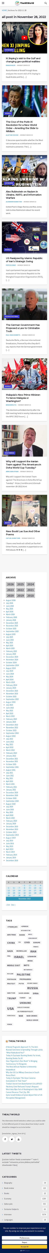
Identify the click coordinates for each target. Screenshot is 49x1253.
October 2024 (11, 662)
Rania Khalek (10, 65)
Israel (19, 957)
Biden (22, 935)
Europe (36, 942)
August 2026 (10, 600)
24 (35, 893)
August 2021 (10, 770)
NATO (26, 965)
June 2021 (10, 775)
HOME (4, 10)
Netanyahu (28, 970)
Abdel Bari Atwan (12, 471)
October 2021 (11, 764)
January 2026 (11, 620)
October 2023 (11, 696)
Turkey (22, 998)
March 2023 (10, 716)
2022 (20, 590)
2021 (30, 590)
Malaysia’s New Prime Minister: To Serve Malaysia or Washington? (23, 398)
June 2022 (10, 741)
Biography (8, 1183)
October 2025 (11, 628)
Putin (21, 983)
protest (11, 984)
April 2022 (9, 747)
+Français (12, 926)
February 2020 (11, 821)
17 (35, 890)
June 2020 (10, 809)
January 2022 (11, 756)
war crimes (32, 1016)
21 (19, 893)
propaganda (25, 979)
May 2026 (9, 609)
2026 (10, 584)
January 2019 (11, 857)
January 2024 (11, 688)
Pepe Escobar (11, 265)
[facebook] (5, 1139)
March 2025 (10, 648)
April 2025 (9, 645)
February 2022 (11, 753)
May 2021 (9, 778)
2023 (10, 590)
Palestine (23, 974)
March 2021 (10, 784)
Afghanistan (25, 930)
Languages (8, 1220)
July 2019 (9, 840)
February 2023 (11, 719)
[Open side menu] (3, 3)
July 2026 (9, 603)
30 (30, 895)
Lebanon (32, 956)
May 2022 (9, 744)
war (21, 1015)
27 (14, 895)
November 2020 (12, 795)
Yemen (9, 1024)
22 (24, 893)
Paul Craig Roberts (13, 335)
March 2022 (10, 750)
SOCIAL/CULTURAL (11, 316)
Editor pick (8, 1204)
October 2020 (11, 798)
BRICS (30, 934)
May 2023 (9, 710)
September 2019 (12, 835)
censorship (32, 938)
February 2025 (11, 651)
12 (9, 890)
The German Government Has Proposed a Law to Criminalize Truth (23, 328)
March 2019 (10, 852)
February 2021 (11, 787)
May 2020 (9, 812)
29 (24, 895)
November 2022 (12, 727)
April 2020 (9, 815)
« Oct (8, 905)
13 (14, 890)
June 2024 (10, 674)
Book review (9, 1188)
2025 (20, 584)
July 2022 (9, 739)
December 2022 (12, 725)
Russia (32, 988)
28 (19, 895)
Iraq (8, 956)
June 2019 (10, 843)
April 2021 (9, 781)
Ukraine (25, 1003)
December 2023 (12, 691)
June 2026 (10, 606)
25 (40, 893)
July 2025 (9, 637)
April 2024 (9, 679)
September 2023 (12, 699)
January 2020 (11, 823)
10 (35, 888)
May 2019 (9, 846)
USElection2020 (23, 1007)
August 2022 (10, 736)
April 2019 (9, 849)
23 (30, 893)
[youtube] (18, 1139)
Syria (36, 993)
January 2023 (11, 722)
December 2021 (12, 758)
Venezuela (11, 1015)
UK (30, 998)
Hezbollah (21, 951)
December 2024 (12, 657)
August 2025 (10, 634)
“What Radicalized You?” (15, 1052)
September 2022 (12, 733)
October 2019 (11, 832)
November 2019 (12, 829)
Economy (7, 1198)
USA (10, 1008)
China (11, 942)
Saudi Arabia (24, 993)
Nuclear (10, 974)
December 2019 (12, 826)
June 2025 (10, 640)
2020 (10, 596)
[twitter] (12, 1139)
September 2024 (12, 665)
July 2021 (9, 773)
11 (40, 888)
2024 (30, 584)
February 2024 (11, 685)
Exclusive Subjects (11, 1209)
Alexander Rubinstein (14, 202)
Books (7, 523)
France (35, 947)
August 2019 (10, 838)
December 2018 (12, 860)
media (30, 961)
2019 (20, 596)
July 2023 (9, 705)
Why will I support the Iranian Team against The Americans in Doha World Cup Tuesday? (23, 464)
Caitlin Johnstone (13, 538)
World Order (32, 1020)
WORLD (8, 113)
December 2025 (12, 623)
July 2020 (9, 806)
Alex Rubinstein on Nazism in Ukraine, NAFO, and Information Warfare (23, 194)
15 (24, 890)
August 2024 (10, 668)
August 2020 (10, 804)
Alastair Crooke (12, 135)
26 (9, 895)
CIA (19, 942)
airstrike (11, 935)
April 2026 (9, 611)
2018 (30, 596)
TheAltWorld (26, 3)
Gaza (10, 951)
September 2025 (12, 631)
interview (9, 50)
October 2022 (11, 730)
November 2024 (12, 659)
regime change (32, 983)
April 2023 (9, 713)
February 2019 (11, 855)
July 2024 (9, 671)
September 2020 (12, 801)
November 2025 (12, 625)
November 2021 (12, 761)
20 (14, 893)
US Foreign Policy (25, 1011)
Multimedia (9, 453)
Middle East (13, 965)
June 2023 (10, 708)
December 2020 (12, 792)
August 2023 (10, 702)
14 (19, 890)
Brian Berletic (11, 405)
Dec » (13, 905)
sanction (11, 993)
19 (9, 893)
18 (40, 890)
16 (30, 890)
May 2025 (9, 642)
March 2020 (10, 818)
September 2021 (12, 767)
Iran (33, 951)
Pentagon (11, 979)
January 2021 (11, 789)
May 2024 (9, 676)
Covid (27, 942)
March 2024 (10, 682)
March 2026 (10, 614)
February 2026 (11, 617)
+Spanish (24, 926)
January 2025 (11, 654)
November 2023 (12, 693)
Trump (11, 998)
